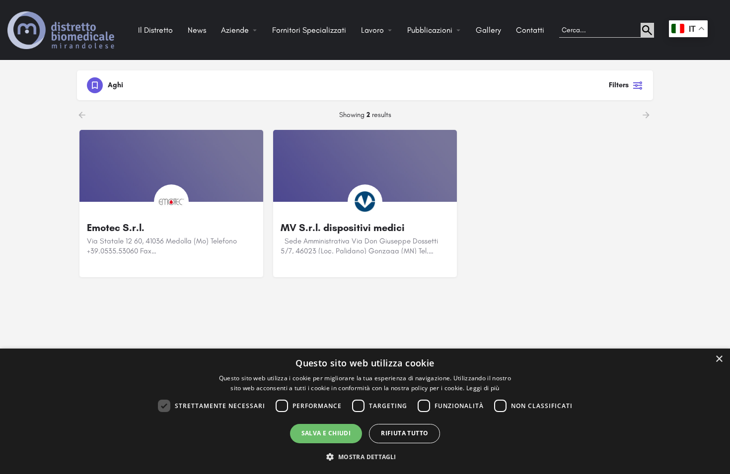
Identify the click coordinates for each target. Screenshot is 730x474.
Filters (619, 85)
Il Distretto (155, 30)
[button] (365, 456)
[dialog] (365, 411)
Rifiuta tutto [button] (404, 433)
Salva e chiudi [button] (326, 433)
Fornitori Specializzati (309, 30)
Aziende (235, 30)
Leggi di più (483, 388)
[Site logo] (62, 29)
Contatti (530, 30)
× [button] (719, 359)
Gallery (488, 30)
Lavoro (372, 30)
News (197, 30)
